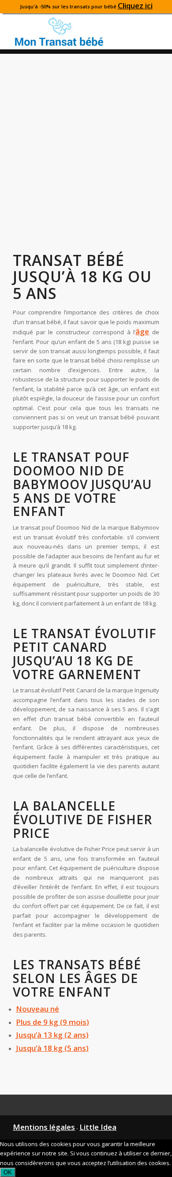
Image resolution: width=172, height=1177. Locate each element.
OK (8, 1172)
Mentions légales (44, 1127)
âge (142, 331)
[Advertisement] (86, 140)
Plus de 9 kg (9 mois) (52, 1022)
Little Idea (97, 1127)
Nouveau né (37, 1009)
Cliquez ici (135, 5)
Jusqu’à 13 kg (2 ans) (52, 1035)
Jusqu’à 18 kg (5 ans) (52, 1048)
